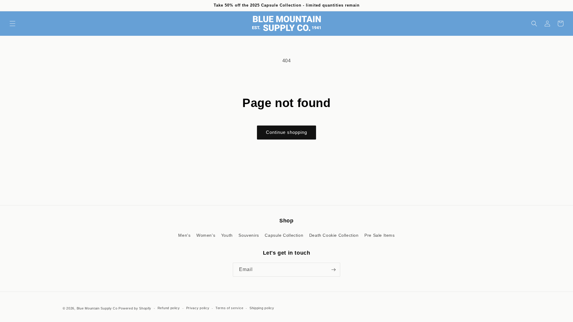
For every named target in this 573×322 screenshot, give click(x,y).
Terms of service (229, 308)
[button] (12, 23)
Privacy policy (198, 308)
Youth (227, 235)
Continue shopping (286, 132)
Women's (205, 235)
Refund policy (169, 308)
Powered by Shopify (134, 308)
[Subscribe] (333, 270)
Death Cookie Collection (334, 235)
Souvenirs (248, 235)
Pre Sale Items (379, 235)
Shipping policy (261, 308)
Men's (184, 235)
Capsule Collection (284, 235)
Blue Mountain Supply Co (97, 308)
